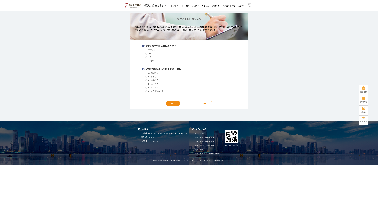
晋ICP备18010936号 (219, 160)
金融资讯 (195, 5)
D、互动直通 (153, 84)
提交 (173, 103)
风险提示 (215, 5)
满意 (150, 54)
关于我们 (241, 5)
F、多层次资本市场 (155, 91)
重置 (205, 104)
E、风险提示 (153, 88)
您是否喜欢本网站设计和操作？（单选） (160, 46)
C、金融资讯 (153, 80)
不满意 (151, 61)
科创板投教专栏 (200, 133)
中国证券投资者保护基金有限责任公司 (207, 153)
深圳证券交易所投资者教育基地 (205, 137)
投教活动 (185, 5)
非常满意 (151, 50)
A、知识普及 (153, 73)
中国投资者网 (199, 149)
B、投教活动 (153, 77)
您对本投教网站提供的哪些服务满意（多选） (162, 69)
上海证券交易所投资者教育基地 (205, 141)
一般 (150, 57)
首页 (166, 5)
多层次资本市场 (228, 5)
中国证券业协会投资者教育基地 (205, 145)
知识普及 (174, 5)
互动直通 (205, 5)
